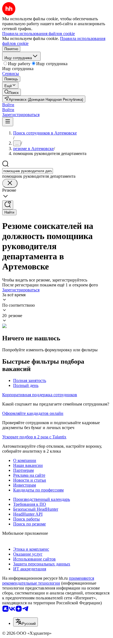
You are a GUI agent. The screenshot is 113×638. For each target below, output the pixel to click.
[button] (8, 104)
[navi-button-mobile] (7, 121)
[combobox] (27, 171)
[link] (11, 92)
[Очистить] (10, 183)
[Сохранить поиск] (7, 204)
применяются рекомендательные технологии (48, 580)
